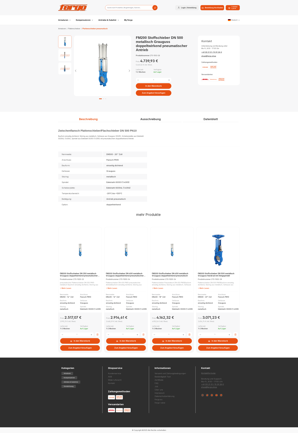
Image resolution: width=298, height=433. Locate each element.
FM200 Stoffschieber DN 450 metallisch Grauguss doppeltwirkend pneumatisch (170, 274)
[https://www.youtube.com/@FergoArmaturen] (216, 395)
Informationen (163, 368)
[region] (95, 71)
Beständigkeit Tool (163, 377)
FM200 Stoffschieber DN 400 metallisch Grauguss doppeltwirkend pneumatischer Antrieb (125, 274)
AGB (110, 377)
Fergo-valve (160, 403)
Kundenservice (114, 373)
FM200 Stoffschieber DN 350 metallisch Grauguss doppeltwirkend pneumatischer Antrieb (79, 274)
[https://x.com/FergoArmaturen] (207, 395)
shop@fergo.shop (208, 56)
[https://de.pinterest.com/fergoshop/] (211, 395)
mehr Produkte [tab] (148, 214)
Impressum (159, 393)
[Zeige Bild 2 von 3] (103, 98)
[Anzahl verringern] (138, 80)
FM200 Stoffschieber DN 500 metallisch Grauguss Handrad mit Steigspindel (216, 274)
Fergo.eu (158, 399)
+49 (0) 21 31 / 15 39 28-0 (211, 52)
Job (156, 386)
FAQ (156, 383)
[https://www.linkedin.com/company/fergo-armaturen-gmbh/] (221, 395)
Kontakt (111, 383)
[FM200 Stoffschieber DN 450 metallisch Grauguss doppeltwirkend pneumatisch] (172, 250)
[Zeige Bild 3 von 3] (105, 98)
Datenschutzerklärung (164, 396)
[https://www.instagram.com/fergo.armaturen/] (202, 395)
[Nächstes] (129, 70)
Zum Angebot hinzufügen (153, 93)
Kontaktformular (208, 373)
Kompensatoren (69, 378)
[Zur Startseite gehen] (72, 8)
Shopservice (115, 368)
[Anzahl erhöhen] (169, 80)
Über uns (159, 390)
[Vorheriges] (75, 70)
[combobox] (131, 7)
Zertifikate (159, 380)
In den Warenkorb (153, 86)
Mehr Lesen (66, 288)
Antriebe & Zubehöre (71, 382)
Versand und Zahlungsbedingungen (170, 373)
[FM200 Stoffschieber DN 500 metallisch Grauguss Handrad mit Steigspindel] (218, 250)
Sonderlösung (68, 386)
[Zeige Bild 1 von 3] (100, 98)
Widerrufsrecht (114, 380)
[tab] (88, 119)
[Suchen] (154, 7)
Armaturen (67, 373)
